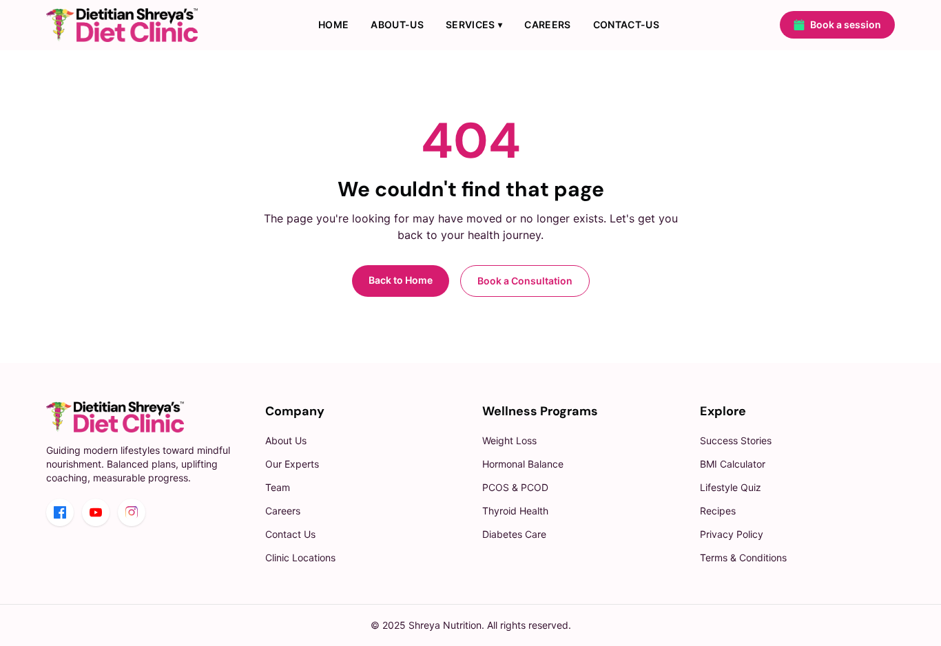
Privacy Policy (731, 534)
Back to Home (401, 280)
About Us (286, 440)
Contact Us (290, 534)
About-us (397, 24)
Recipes (718, 511)
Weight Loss (509, 440)
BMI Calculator (732, 464)
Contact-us (626, 24)
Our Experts (292, 464)
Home (333, 24)
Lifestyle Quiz (730, 487)
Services (474, 24)
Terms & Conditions (743, 557)
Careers (547, 24)
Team (277, 487)
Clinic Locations (300, 557)
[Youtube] (96, 512)
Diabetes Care (514, 534)
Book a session (845, 24)
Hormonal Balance (522, 464)
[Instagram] (131, 512)
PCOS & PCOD (515, 487)
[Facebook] (60, 512)
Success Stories (736, 440)
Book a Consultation (524, 280)
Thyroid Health (515, 511)
